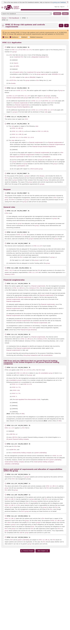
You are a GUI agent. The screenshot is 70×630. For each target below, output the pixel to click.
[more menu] (68, 6)
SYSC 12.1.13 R (41, 97)
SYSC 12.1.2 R (15, 49)
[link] (12, 7)
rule (13, 126)
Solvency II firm (9, 274)
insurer (16, 63)
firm (11, 55)
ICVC (26, 119)
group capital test (42, 74)
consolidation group (15, 380)
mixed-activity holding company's (44, 461)
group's (31, 238)
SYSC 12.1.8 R (13, 95)
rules (26, 77)
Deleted (24, 37)
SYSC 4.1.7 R (16, 387)
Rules (6, 37)
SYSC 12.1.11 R (37, 100)
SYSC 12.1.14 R (25, 370)
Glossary (42, 175)
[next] (66, 25)
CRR (11, 434)
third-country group (37, 168)
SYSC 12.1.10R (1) (18, 131)
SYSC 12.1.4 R (27, 49)
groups (48, 95)
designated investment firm (40, 57)
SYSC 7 (14, 396)
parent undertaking (40, 452)
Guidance (15, 37)
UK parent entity (18, 72)
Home (4, 18)
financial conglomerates (13, 97)
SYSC (24, 18)
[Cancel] (68, 30)
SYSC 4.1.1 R (16, 384)
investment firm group (34, 72)
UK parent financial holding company (17, 439)
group (14, 51)
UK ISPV (16, 66)
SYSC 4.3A (16, 390)
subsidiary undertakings (12, 463)
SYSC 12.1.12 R (50, 100)
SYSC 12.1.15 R (53, 97)
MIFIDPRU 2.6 (56, 74)
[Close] (67, 2)
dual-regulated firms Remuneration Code (27, 399)
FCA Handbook (13, 18)
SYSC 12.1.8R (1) (51, 486)
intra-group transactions (30, 355)
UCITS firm (13, 80)
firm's (6, 178)
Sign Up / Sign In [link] (59, 6)
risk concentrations (46, 355)
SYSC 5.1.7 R (16, 393)
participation (46, 156)
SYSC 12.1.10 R (25, 95)
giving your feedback (59, 2)
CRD (22, 413)
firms (32, 526)
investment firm (18, 57)
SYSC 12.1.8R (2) (17, 128)
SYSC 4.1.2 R (27, 384)
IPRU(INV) (33, 77)
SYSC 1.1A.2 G (9, 270)
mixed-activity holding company (22, 452)
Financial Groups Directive (28, 329)
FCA (39, 270)
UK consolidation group (45, 373)
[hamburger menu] (2, 7)
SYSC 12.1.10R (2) (17, 134)
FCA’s (13, 478)
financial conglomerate (21, 102)
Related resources (36, 37)
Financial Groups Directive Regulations (18, 107)
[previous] (61, 25)
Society (13, 83)
